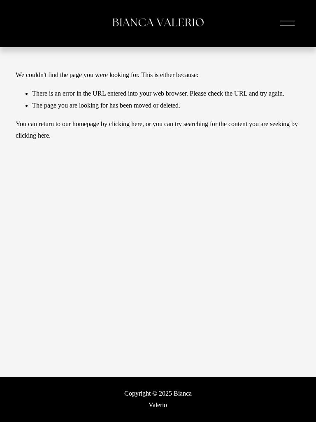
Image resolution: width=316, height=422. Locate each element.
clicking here (125, 123)
